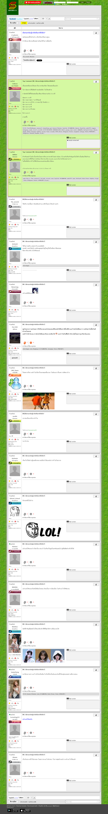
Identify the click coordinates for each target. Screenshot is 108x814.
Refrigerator (66, 131)
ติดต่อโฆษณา (56, 806)
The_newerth (26, 56)
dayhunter (15, 458)
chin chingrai (26, 265)
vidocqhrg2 (50, 349)
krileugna (82, 131)
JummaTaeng (46, 128)
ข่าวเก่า (13, 806)
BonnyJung (14, 287)
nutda (24, 178)
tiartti (71, 130)
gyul (51, 128)
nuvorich (48, 178)
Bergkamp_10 (36, 349)
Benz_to (28, 178)
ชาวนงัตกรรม (71, 128)
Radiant (29, 131)
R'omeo (91, 130)
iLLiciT (35, 130)
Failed (83, 178)
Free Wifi (15, 327)
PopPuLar (39, 131)
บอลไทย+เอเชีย (40, 23)
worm (52, 178)
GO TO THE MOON (47, 130)
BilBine (15, 154)
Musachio (32, 56)
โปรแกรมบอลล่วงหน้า (32, 806)
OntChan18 (86, 130)
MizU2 (63, 130)
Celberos (15, 84)
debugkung (26, 130)
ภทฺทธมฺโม (80, 130)
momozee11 (40, 128)
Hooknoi (14, 546)
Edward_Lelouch (15, 498)
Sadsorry (77, 128)
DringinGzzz (26, 133)
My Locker (72, 64)
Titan (32, 178)
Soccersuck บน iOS (33, 215)
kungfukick (77, 131)
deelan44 (15, 244)
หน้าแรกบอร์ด (31, 23)
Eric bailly (43, 178)
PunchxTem (83, 128)
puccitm (44, 131)
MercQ (87, 131)
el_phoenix (14, 35)
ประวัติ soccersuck (48, 806)
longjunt (94, 128)
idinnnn (15, 757)
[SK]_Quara (14, 370)
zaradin (31, 130)
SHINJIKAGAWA (57, 130)
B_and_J (42, 133)
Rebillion (15, 627)
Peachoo (71, 131)
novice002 (40, 130)
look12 (75, 130)
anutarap (67, 130)
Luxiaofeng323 (14, 717)
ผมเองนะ (15, 587)
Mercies (96, 130)
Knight (24, 131)
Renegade (33, 131)
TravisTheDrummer (31, 128)
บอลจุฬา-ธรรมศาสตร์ (74, 140)
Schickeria (32, 133)
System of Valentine (57, 128)
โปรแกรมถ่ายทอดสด (21, 806)
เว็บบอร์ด (40, 806)
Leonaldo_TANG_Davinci (56, 131)
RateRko (37, 133)
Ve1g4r (96, 178)
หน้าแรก (9, 806)
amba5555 (88, 128)
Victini (48, 131)
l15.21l (25, 128)
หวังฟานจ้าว (92, 131)
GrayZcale (65, 128)
